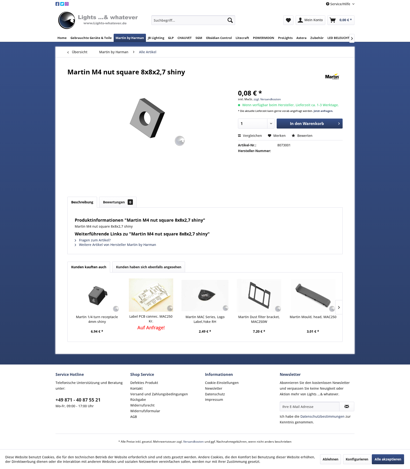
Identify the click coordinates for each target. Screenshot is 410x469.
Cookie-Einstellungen (222, 382)
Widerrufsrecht (142, 405)
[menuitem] (193, 20)
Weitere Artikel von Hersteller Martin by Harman (117, 244)
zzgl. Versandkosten (267, 99)
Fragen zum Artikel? (94, 240)
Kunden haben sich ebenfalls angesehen (148, 267)
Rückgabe (138, 399)
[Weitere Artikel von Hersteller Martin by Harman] (332, 76)
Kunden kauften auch (88, 267)
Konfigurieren (357, 459)
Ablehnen (330, 459)
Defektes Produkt (144, 382)
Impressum (214, 399)
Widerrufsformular (145, 411)
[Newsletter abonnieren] (346, 406)
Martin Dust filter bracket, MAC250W (259, 319)
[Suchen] (230, 20)
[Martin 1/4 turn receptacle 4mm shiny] (97, 295)
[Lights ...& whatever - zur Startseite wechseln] (99, 20)
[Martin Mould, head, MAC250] (312, 295)
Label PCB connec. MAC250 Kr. (150, 318)
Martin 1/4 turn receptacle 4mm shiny (97, 319)
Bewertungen (117, 202)
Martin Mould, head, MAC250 (313, 317)
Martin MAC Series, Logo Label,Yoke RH (205, 319)
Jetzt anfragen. (323, 111)
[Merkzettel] (288, 20)
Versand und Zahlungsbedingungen (159, 394)
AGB (133, 416)
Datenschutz (215, 394)
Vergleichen (252, 135)
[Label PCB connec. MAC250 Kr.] (151, 295)
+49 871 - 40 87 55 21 (78, 400)
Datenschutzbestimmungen (322, 416)
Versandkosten (193, 442)
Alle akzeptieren (388, 459)
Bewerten (304, 135)
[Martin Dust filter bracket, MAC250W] (259, 295)
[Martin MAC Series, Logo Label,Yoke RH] (205, 295)
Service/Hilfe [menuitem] (340, 4)
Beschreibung (82, 202)
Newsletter (213, 388)
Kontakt (136, 388)
